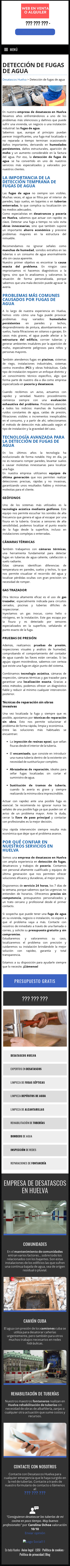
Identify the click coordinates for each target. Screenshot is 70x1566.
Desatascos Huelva (14, 79)
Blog (47, 1554)
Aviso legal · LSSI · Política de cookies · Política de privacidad (42, 1552)
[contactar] (35, 1456)
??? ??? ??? (37, 23)
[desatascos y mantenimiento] (35, 1234)
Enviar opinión (35, 1533)
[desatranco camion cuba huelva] (35, 1311)
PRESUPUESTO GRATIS (34, 981)
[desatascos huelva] (35, 14)
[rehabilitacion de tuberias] (35, 1384)
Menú (14, 49)
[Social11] (35, 1541)
